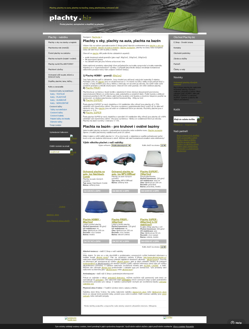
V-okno (62, 207)
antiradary (100, 280)
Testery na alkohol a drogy (188, 144)
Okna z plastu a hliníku (186, 140)
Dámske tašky (56, 122)
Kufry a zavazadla (55, 87)
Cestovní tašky (56, 106)
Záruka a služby (180, 59)
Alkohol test (181, 151)
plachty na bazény (127, 48)
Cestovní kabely (57, 116)
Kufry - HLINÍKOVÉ (58, 100)
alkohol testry (111, 270)
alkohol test (106, 268)
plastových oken (139, 292)
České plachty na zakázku (59, 53)
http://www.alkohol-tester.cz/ (155, 257)
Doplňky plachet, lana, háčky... (60, 81)
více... (199, 102)
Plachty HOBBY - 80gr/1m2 (92, 220)
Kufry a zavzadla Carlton (187, 138)
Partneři (177, 64)
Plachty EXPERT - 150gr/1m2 (149, 172)
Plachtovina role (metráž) (58, 48)
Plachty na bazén (155, 130)
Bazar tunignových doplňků (188, 135)
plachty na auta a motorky (108, 48)
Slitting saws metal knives (187, 146)
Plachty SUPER (93, 112)
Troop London (55, 125)
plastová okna (53, 215)
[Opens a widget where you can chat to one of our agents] (236, 323)
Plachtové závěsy (55, 69)
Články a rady (179, 69)
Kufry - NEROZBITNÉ (59, 103)
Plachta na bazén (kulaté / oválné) (62, 59)
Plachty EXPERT (94, 100)
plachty (96, 53)
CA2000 (155, 265)
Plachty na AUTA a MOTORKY (60, 64)
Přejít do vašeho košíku (184, 119)
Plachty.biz (96, 37)
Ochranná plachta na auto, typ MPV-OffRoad (123, 172)
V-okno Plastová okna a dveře (62, 220)
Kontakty (177, 48)
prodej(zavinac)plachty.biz (122, 319)
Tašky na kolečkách (58, 110)
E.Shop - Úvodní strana (183, 42)
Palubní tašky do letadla (60, 119)
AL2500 (147, 265)
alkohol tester (102, 257)
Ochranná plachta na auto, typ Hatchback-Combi (94, 174)
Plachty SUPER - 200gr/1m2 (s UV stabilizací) (149, 222)
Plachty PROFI (93, 88)
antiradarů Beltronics (116, 278)
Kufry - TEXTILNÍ (57, 94)
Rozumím (190, 326)
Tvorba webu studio (56, 319)
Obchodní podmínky (182, 53)
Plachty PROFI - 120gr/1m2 (120, 220)
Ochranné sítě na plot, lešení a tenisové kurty (61, 76)
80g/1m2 (117, 75)
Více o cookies (179, 326)
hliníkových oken (159, 292)
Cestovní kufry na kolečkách (61, 91)
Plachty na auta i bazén (186, 142)
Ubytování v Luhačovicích (187, 149)
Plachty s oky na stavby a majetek (62, 42)
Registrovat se (191, 125)
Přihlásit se (178, 125)
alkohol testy (127, 270)
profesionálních (89, 263)
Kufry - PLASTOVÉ (58, 97)
